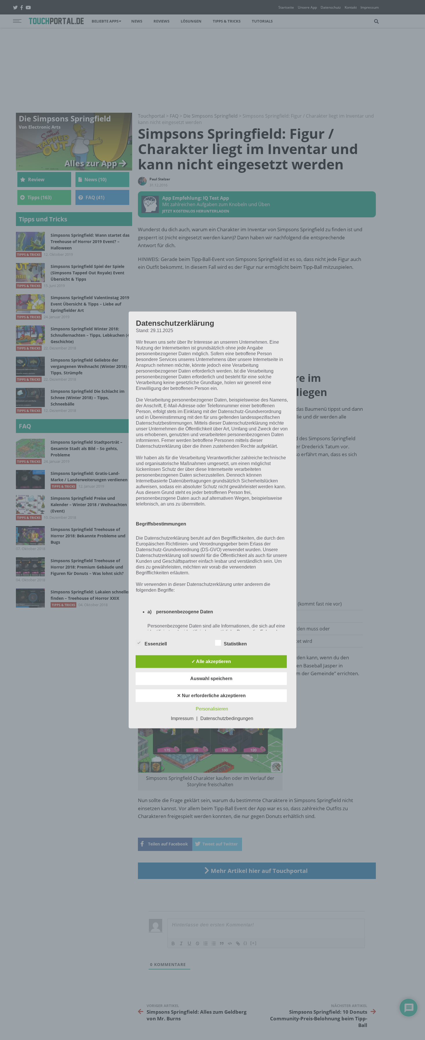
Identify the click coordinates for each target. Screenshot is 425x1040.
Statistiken (235, 643)
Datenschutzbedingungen (226, 718)
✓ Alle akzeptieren (211, 661)
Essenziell (156, 643)
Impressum (182, 718)
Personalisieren (212, 708)
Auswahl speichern (211, 678)
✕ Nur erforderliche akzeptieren (211, 695)
